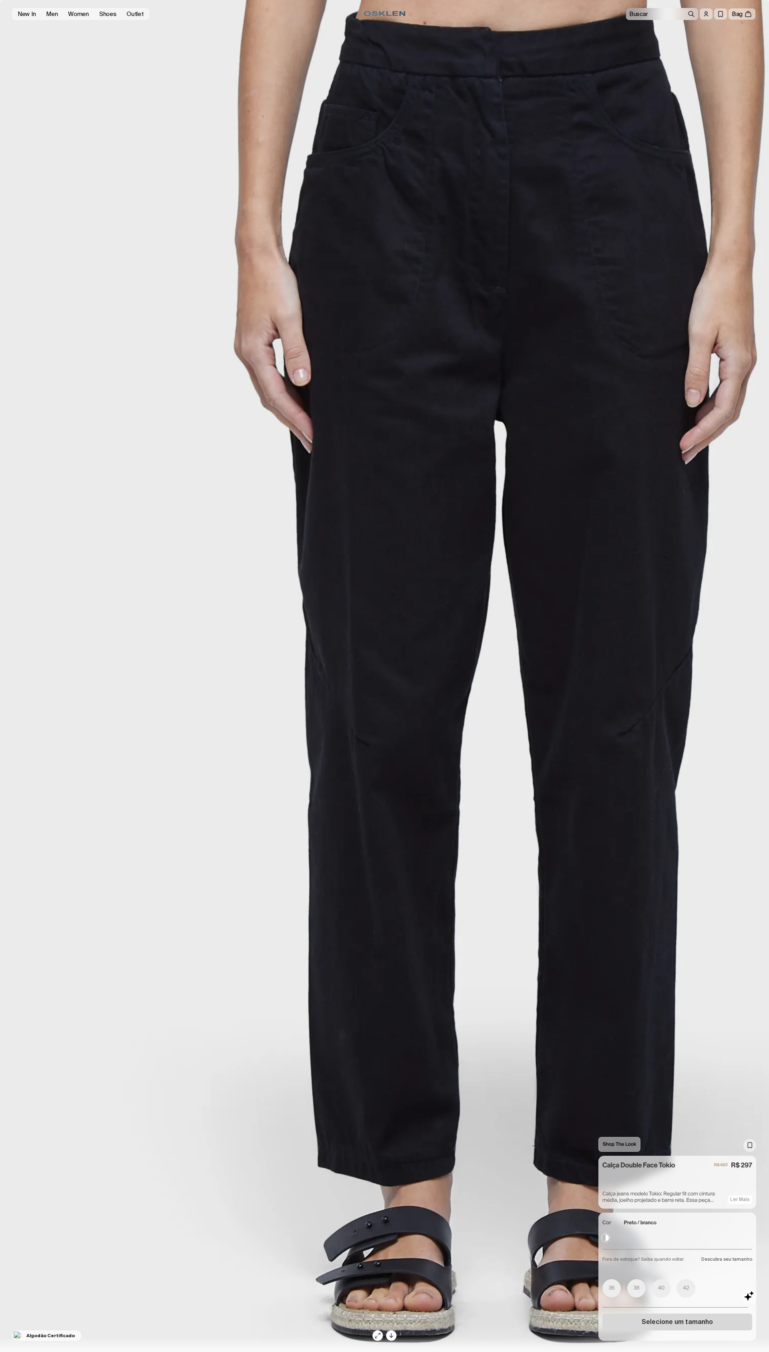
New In (27, 14)
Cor (606, 1222)
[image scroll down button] (391, 1335)
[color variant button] (605, 1238)
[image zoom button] (377, 1335)
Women (78, 14)
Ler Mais (740, 1199)
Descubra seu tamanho (726, 1259)
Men (52, 14)
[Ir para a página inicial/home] (385, 13)
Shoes (108, 14)
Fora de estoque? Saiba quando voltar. (643, 1259)
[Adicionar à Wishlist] (749, 1145)
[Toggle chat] (749, 1296)
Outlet (135, 14)
